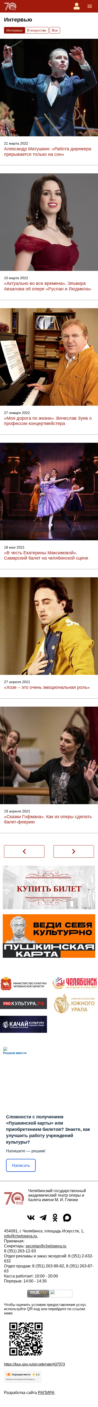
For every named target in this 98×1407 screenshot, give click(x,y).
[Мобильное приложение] (23, 1024)
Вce (55, 30)
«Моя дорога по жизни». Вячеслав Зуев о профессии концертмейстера (48, 421)
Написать (21, 1165)
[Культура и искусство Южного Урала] (74, 1003)
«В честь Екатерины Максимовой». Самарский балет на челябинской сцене (46, 555)
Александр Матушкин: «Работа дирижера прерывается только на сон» (47, 151)
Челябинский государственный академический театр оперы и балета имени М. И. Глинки (57, 1195)
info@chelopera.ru (20, 1236)
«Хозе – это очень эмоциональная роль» (47, 687)
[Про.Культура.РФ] (23, 1003)
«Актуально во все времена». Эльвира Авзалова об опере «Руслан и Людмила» (47, 286)
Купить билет (49, 888)
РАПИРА (46, 1392)
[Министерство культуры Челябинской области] (23, 983)
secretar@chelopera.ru (46, 1246)
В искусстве (36, 30)
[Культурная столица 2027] (74, 983)
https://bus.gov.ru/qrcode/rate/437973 (34, 1364)
